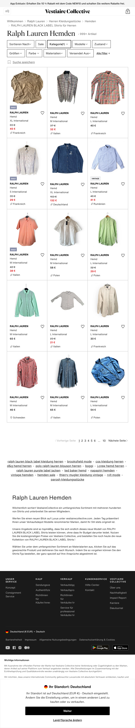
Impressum (31, 639)
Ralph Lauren (36, 21)
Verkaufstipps (68, 585)
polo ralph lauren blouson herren (58, 466)
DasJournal (116, 608)
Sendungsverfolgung (48, 585)
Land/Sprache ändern (67, 720)
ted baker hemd (75, 470)
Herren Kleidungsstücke (65, 21)
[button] (127, 11)
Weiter (67, 711)
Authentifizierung (46, 590)
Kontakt (89, 590)
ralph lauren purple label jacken (38, 470)
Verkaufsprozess (70, 590)
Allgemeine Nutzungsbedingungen (57, 639)
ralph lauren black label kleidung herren (35, 461)
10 (104, 441)
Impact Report (118, 598)
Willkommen (15, 21)
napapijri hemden (102, 470)
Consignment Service (13, 594)
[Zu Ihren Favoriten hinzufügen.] (42, 113)
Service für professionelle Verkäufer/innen (69, 611)
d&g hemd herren (19, 466)
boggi (89, 466)
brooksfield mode (79, 461)
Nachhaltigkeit (118, 593)
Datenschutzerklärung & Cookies (97, 639)
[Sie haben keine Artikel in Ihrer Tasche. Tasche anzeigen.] (127, 11)
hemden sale (46, 475)
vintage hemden (22, 475)
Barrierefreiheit (14, 639)
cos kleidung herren (109, 461)
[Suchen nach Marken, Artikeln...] (7, 11)
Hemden (90, 21)
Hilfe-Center (92, 585)
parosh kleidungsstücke (67, 479)
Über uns (115, 588)
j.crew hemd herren (110, 466)
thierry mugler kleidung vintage (81, 475)
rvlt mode (113, 475)
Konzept (10, 588)
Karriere (114, 603)
